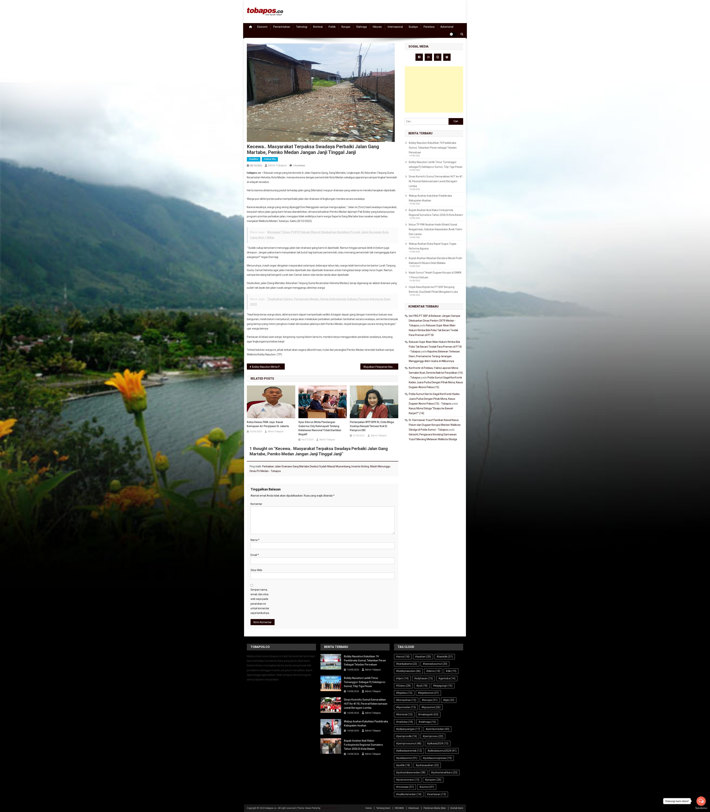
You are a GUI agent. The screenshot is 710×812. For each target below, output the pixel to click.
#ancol (403, 656)
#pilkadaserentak (409, 750)
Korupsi (346, 26)
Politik (332, 26)
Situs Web (256, 570)
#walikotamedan (408, 794)
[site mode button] (453, 34)
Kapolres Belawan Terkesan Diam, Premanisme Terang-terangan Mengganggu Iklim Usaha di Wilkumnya (434, 356)
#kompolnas (406, 700)
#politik (403, 765)
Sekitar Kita (270, 159)
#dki (451, 671)
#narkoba (404, 721)
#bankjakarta (406, 663)
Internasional (395, 26)
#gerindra (446, 678)
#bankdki (445, 656)
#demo (433, 671)
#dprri (402, 678)
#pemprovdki (406, 736)
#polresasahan (427, 765)
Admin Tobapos (277, 165)
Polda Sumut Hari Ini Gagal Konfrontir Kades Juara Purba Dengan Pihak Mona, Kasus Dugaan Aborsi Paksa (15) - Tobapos (434, 399)
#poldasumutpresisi (437, 758)
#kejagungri (442, 685)
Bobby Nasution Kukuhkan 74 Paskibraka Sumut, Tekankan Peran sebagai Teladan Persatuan (433, 147)
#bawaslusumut (435, 663)
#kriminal (404, 714)
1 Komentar (299, 165)
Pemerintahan (281, 26)
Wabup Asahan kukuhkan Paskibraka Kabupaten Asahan (430, 198)
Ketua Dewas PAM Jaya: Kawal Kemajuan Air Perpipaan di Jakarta (268, 424)
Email (255, 554)
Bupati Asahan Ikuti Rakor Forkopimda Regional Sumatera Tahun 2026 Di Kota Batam (436, 212)
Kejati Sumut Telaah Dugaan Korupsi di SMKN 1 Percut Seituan (435, 275)
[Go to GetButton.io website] (701, 808)
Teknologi (301, 26)
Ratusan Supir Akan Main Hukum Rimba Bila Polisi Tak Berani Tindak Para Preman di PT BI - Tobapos (435, 346)
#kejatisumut (428, 692)
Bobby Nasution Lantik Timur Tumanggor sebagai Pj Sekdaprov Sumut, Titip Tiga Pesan (435, 164)
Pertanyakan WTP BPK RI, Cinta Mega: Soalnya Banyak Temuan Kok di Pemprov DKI (372, 426)
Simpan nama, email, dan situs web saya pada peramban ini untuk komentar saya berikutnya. (260, 601)
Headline (253, 159)
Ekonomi (262, 26)
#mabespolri (428, 714)
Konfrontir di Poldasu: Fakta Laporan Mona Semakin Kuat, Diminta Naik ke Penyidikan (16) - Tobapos (436, 372)
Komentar (256, 503)
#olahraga (427, 721)
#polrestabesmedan (410, 772)
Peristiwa (429, 26)
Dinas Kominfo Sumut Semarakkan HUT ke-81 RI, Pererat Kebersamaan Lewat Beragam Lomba (436, 181)
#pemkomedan (437, 729)
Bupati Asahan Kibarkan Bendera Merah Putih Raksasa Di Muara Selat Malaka (435, 260)
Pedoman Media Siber (435, 808)
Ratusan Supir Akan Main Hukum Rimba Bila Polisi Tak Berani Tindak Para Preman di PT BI (433, 330)
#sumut (426, 786)
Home (369, 808)
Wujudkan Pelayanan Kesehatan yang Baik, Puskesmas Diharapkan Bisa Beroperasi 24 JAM (380, 366)
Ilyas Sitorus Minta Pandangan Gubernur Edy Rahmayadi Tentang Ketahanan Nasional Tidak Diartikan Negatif (319, 428)
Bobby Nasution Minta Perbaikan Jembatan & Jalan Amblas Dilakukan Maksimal (268, 366)
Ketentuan (413, 808)
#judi (421, 685)
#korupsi (429, 700)
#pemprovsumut (408, 743)
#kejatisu (404, 692)
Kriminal (318, 26)
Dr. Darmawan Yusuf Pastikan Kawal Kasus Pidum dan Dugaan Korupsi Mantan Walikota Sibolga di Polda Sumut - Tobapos (434, 425)
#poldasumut (406, 758)
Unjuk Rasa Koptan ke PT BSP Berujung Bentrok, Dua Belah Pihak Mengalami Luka (433, 289)
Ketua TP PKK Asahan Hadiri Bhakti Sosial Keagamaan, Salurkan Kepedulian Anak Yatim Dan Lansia (435, 229)
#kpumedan (406, 707)
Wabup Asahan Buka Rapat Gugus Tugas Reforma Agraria (432, 246)
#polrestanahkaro (444, 772)
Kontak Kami (456, 808)
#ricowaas (405, 786)
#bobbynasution (408, 671)
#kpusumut (430, 707)
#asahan (423, 656)
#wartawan (436, 794)
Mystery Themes (329, 808)
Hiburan (377, 26)
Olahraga (361, 26)
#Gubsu (403, 685)
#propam (433, 779)
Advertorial (446, 26)
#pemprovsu (433, 736)
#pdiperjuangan (408, 729)
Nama (255, 539)
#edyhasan (423, 678)
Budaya (413, 26)
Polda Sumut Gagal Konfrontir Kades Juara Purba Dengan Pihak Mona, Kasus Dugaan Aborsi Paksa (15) (436, 382)
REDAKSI (399, 808)
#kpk (448, 700)
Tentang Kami (383, 808)
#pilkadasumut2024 (442, 750)
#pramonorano (407, 779)
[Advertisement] (434, 89)
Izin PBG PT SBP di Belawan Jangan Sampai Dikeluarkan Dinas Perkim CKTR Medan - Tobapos (434, 320)
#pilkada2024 (437, 743)
